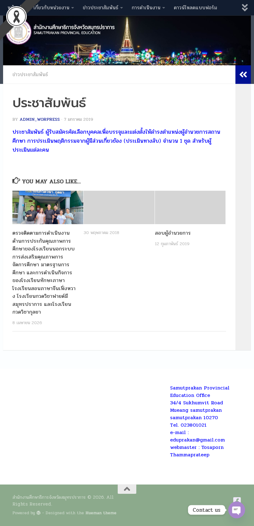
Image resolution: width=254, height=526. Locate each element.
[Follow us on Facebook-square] (237, 501)
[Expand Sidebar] (243, 74)
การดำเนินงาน (146, 7)
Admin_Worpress (40, 119)
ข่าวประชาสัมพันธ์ (100, 7)
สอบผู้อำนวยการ (173, 233)
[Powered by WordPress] (39, 513)
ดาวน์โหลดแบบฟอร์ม (195, 7)
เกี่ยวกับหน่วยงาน (51, 7)
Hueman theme (100, 513)
